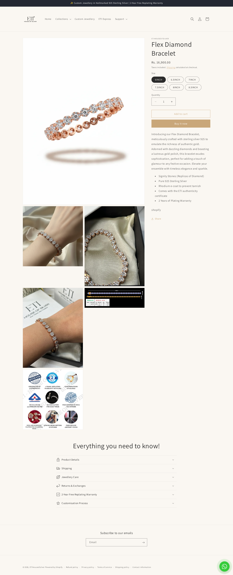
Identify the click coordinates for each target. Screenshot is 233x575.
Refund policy (72, 567)
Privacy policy (88, 567)
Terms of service (104, 567)
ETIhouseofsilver (37, 567)
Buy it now (180, 123)
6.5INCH (175, 79)
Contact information (142, 567)
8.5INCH (193, 87)
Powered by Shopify (54, 567)
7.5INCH (159, 87)
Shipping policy (122, 567)
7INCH (192, 79)
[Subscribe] (143, 542)
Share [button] (158, 218)
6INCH (158, 79)
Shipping (171, 67)
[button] (63, 19)
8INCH (176, 87)
